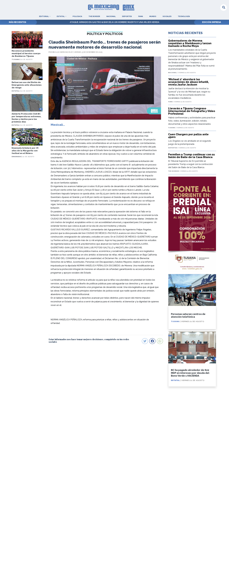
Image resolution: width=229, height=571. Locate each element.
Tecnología (184, 16)
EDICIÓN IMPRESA (211, 22)
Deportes (127, 16)
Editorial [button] (44, 16)
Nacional (111, 16)
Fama (140, 16)
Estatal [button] (61, 16)
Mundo (152, 16)
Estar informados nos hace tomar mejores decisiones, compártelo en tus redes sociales (89, 340)
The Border (94, 16)
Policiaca (77, 16)
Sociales (167, 16)
